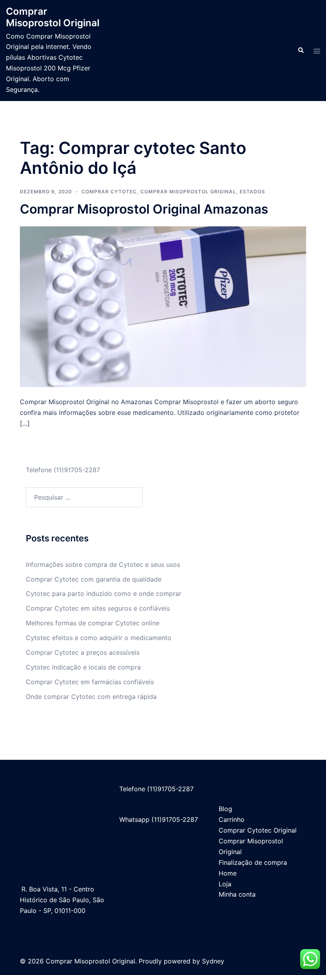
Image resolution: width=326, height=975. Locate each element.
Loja (225, 884)
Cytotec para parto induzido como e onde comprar (103, 593)
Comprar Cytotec (109, 192)
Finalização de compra (253, 862)
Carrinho (231, 819)
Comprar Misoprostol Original (52, 17)
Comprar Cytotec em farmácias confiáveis (90, 682)
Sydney (213, 961)
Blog (225, 809)
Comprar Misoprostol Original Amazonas (144, 209)
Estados (252, 192)
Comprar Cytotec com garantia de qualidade (93, 579)
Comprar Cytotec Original (258, 830)
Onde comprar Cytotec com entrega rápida (91, 697)
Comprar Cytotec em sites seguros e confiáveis (98, 608)
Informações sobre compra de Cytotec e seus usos (103, 564)
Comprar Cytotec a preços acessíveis (83, 652)
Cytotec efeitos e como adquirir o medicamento (98, 638)
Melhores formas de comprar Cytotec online (92, 623)
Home (228, 873)
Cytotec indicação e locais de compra (83, 667)
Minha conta (237, 894)
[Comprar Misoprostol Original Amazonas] (163, 306)
